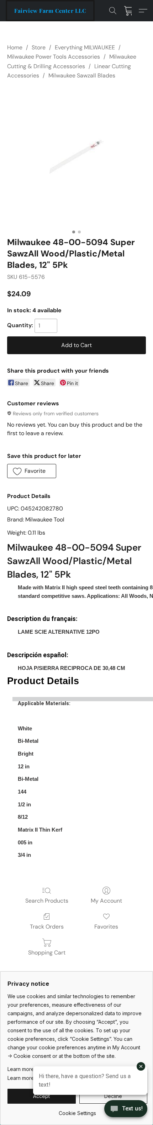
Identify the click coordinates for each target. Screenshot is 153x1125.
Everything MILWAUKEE (85, 47)
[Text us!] (126, 1109)
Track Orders (47, 926)
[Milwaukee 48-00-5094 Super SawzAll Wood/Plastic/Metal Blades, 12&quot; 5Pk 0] (76, 157)
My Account (106, 900)
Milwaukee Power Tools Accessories (53, 56)
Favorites (106, 926)
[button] (50, 10)
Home (14, 47)
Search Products (46, 900)
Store (39, 47)
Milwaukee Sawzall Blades (81, 75)
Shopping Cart (46, 952)
